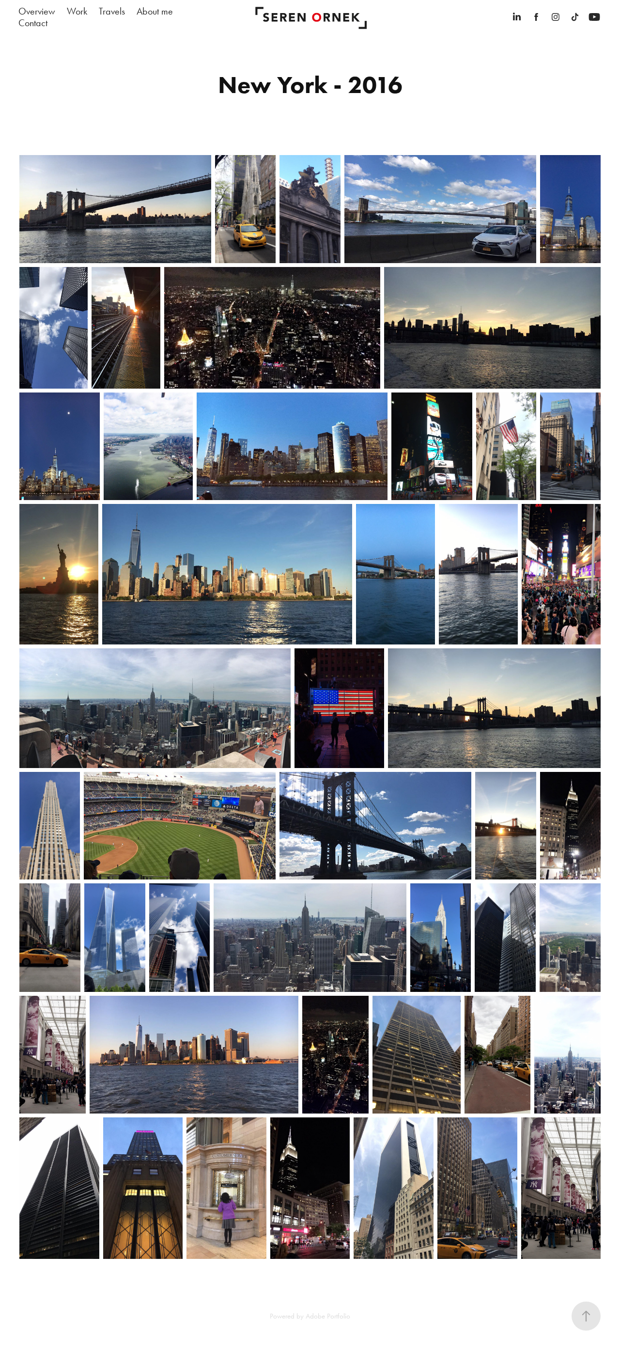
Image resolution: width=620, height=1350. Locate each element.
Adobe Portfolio (328, 1316)
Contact (32, 23)
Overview (36, 11)
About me (155, 11)
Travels (112, 11)
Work (77, 11)
